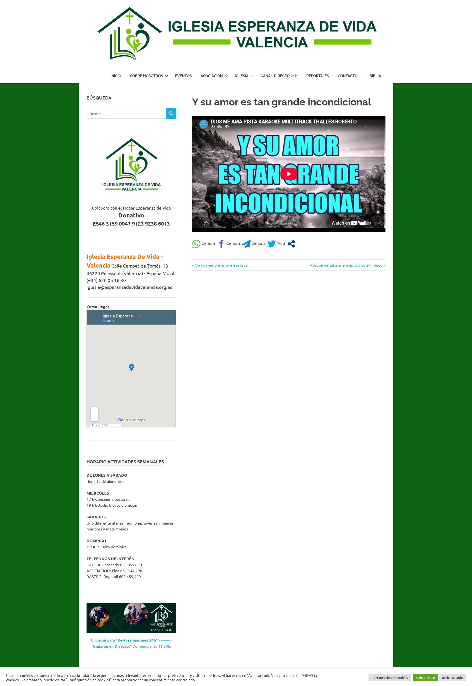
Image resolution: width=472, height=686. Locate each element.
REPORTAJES (317, 76)
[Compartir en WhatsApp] (203, 244)
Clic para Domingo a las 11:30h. (131, 643)
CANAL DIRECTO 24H (279, 76)
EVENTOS (183, 76)
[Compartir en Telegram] (253, 244)
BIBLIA (375, 76)
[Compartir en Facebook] (228, 244)
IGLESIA (242, 76)
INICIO (115, 76)
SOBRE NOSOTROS (146, 76)
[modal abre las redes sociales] (291, 244)
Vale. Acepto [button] (425, 677)
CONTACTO (347, 76)
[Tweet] (276, 244)
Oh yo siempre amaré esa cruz (221, 264)
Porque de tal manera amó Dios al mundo (346, 264)
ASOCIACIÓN (212, 76)
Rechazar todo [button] (452, 677)
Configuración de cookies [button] (389, 677)
